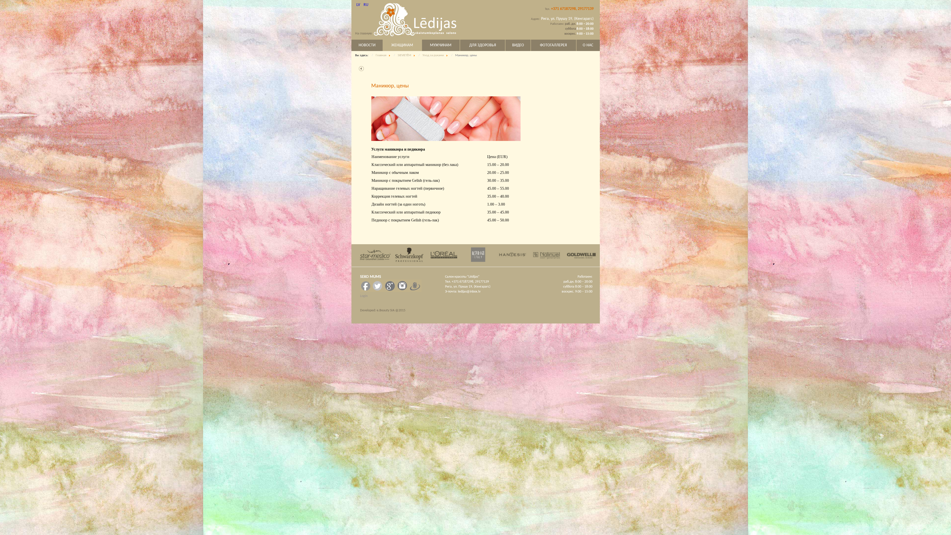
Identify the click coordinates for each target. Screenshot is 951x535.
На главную (363, 33)
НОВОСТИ (367, 45)
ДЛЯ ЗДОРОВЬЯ (482, 45)
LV (358, 5)
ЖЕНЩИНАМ (402, 45)
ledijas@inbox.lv (469, 292)
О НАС (588, 45)
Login (364, 296)
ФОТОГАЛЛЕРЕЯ (553, 45)
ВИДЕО (518, 45)
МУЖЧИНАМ (440, 45)
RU (366, 5)
